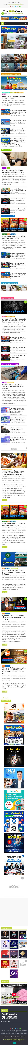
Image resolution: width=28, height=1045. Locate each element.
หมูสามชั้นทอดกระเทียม (6, 626)
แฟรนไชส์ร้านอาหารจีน (6, 680)
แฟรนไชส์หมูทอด (14, 626)
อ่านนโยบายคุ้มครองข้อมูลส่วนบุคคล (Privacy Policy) (13, 1039)
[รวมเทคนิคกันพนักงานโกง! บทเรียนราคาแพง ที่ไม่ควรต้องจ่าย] (5, 198)
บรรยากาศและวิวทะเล (6, 478)
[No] (26, 1040)
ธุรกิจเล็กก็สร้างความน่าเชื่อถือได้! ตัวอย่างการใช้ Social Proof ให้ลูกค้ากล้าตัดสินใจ (17, 419)
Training (4, 94)
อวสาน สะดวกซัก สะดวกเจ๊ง (17, 209)
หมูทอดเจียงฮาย (23, 624)
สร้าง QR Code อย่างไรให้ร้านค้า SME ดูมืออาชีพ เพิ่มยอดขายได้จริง (13, 171)
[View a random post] (25, 23)
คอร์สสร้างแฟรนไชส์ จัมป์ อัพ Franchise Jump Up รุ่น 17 (18, 121)
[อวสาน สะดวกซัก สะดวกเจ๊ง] (5, 208)
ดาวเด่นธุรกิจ (7, 622)
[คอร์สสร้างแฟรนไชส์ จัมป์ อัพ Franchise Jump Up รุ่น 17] (5, 120)
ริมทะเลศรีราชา (13, 478)
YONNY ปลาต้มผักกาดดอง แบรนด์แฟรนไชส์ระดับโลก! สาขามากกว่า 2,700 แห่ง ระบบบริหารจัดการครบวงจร (14, 670)
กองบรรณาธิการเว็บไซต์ (16, 46)
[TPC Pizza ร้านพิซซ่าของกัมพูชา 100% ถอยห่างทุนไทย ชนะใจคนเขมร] (5, 188)
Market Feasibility (14, 676)
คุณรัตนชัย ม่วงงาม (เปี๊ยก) (21, 193)
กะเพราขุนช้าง (4, 529)
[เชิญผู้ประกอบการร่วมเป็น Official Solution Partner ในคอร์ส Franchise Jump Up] (5, 128)
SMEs (8, 168)
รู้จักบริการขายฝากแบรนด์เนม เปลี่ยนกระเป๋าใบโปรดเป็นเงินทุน (17, 429)
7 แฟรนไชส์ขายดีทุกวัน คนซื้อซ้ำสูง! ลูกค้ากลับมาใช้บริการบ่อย (13, 237)
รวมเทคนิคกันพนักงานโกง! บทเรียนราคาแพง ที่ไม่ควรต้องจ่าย (17, 200)
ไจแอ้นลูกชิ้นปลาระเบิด (10, 628)
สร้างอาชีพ (17, 577)
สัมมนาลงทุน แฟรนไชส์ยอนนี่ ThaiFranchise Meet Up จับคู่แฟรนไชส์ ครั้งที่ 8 (18, 112)
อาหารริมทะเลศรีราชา (18, 480)
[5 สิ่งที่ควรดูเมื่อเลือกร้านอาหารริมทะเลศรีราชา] (20, 54)
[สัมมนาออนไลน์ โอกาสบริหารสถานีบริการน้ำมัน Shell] (14, 77)
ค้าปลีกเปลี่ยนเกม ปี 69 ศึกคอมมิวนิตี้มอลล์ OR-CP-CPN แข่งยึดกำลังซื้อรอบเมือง (18, 339)
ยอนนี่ (21, 678)
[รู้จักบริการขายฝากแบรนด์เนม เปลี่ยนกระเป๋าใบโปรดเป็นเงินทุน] (5, 427)
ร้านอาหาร (18, 478)
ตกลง (14, 1043)
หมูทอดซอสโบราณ (9, 624)
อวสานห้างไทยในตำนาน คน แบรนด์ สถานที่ (17, 348)
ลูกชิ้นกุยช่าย (12, 577)
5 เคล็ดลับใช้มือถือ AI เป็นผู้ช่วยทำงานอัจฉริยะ (21, 66)
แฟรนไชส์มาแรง (7, 532)
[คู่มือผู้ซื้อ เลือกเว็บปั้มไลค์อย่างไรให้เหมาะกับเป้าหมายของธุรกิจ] (5, 437)
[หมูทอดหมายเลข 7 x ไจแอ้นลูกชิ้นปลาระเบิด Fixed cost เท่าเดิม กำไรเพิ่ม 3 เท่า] (14, 598)
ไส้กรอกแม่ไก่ (22, 532)
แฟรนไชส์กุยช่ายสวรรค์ (18, 579)
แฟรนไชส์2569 (12, 530)
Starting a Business (19, 92)
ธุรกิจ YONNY (9, 678)
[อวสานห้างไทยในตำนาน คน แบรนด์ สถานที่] (5, 347)
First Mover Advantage (6, 676)
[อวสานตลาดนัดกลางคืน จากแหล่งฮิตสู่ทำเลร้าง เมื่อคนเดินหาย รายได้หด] (14, 301)
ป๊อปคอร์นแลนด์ (21, 529)
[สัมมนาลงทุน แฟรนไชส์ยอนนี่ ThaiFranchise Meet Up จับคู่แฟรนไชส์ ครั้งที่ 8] (5, 110)
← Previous (4, 698)
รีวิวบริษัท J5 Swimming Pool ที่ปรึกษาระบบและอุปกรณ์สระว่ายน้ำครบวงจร (13, 386)
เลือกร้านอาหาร (7, 482)
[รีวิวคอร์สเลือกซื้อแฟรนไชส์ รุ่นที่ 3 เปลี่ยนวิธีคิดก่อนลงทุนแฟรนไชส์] (5, 263)
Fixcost (3, 622)
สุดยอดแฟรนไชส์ (14, 568)
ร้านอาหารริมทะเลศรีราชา (8, 480)
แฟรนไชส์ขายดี (18, 530)
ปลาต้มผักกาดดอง (16, 678)
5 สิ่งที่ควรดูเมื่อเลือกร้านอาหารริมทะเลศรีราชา (16, 44)
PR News (4, 168)
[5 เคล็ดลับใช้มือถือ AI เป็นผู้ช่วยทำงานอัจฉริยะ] (20, 64)
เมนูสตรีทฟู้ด (7, 579)
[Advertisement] (14, 912)
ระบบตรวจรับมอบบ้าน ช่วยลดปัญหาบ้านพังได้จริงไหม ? (6, 56)
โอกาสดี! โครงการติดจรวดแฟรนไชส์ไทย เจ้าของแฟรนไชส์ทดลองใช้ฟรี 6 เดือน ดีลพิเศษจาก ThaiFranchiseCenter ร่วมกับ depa (13, 142)
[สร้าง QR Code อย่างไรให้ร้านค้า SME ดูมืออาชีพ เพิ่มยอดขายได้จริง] (14, 153)
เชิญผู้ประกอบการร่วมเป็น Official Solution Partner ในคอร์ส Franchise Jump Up (18, 130)
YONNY (19, 676)
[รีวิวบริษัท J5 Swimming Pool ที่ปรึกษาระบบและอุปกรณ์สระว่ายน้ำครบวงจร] (14, 367)
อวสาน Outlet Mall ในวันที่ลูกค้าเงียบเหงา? (17, 356)
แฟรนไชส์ (7, 530)
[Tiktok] (12, 6)
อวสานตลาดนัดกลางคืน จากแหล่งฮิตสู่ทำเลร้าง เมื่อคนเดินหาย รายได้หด (14, 320)
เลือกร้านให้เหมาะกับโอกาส (15, 482)
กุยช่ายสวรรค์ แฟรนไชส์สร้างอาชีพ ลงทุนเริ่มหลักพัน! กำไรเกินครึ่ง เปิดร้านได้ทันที (18, 255)
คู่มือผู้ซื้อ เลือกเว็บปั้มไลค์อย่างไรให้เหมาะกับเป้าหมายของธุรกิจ (18, 439)
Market (4, 316)
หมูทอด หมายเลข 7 (16, 622)
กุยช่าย (3, 577)
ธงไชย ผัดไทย (15, 529)
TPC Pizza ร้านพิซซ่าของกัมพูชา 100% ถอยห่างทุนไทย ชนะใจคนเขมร (18, 190)
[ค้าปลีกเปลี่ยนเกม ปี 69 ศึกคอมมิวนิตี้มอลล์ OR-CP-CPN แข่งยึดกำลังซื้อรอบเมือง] (5, 337)
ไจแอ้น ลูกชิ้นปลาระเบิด (15, 532)
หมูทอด (11, 622)
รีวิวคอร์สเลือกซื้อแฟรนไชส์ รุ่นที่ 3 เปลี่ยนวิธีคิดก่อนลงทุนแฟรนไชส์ (18, 265)
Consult (12, 92)
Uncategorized (12, 40)
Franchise (13, 234)
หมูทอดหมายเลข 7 (16, 624)
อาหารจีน (24, 678)
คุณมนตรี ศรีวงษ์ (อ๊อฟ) (21, 210)
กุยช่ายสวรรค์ (9, 529)
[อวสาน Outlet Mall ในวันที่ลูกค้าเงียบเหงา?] (5, 355)
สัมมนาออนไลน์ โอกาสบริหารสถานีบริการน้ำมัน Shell (13, 97)
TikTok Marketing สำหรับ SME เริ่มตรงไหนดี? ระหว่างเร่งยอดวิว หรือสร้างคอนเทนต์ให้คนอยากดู (17, 410)
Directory (4, 234)
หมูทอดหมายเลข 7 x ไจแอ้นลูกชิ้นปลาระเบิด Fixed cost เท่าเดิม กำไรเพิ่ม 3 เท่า (13, 617)
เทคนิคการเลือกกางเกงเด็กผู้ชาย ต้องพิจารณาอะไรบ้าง (7, 66)
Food (6, 40)
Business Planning (6, 92)
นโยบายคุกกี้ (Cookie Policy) (14, 1040)
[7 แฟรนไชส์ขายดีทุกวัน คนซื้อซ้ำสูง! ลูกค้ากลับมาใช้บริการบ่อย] (14, 219)
